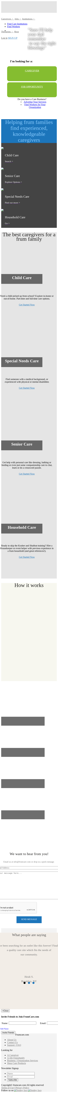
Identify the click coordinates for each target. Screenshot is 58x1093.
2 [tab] (29, 983)
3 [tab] (33, 983)
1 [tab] (24, 983)
